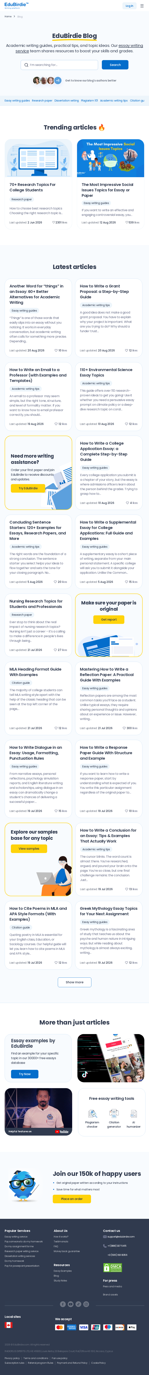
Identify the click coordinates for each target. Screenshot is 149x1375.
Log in (129, 6)
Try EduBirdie (28, 488)
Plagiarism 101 (89, 100)
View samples (29, 848)
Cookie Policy (98, 1362)
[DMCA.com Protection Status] (112, 1270)
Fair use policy (60, 1358)
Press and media (112, 1286)
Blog (56, 1275)
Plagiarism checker (92, 1124)
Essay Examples (63, 1271)
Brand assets (110, 1294)
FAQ (56, 1246)
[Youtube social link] (71, 1304)
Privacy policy (12, 1358)
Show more (74, 982)
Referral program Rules (40, 1362)
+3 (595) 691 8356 (117, 1255)
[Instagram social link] (86, 1304)
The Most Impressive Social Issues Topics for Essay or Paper (107, 190)
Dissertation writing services (20, 1256)
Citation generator (114, 1124)
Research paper (42, 100)
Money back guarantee (67, 1251)
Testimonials (61, 1241)
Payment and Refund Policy (72, 1362)
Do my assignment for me (19, 1246)
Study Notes (60, 1280)
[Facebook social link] (63, 1304)
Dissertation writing (67, 100)
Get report (109, 619)
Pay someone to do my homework (23, 1241)
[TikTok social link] (78, 1304)
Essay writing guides (17, 100)
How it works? (61, 1236)
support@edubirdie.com (121, 1236)
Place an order (72, 1199)
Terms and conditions (35, 1358)
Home (8, 16)
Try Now (25, 1074)
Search (115, 65)
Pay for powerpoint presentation (22, 1265)
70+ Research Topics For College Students (33, 187)
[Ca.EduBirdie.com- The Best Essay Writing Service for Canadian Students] (8, 1325)
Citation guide (139, 100)
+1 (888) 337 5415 (116, 1245)
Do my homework (14, 1261)
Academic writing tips (114, 100)
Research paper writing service (21, 1251)
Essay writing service (16, 1236)
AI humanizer (134, 1124)
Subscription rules (14, 1362)
